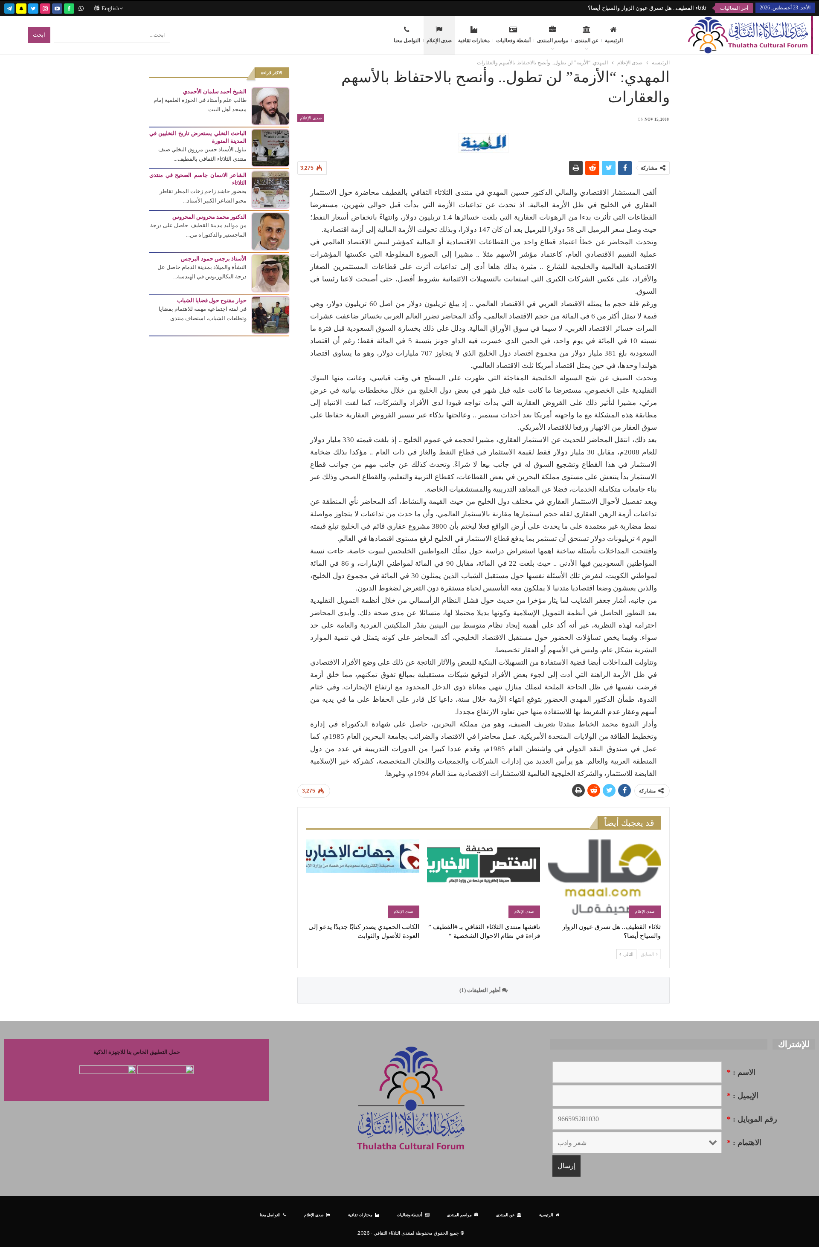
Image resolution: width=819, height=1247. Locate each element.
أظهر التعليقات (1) (480, 990)
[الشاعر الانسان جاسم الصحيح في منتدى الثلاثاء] (270, 189)
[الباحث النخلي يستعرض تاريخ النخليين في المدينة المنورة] (270, 147)
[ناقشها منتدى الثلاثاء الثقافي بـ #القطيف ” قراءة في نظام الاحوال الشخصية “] (483, 878)
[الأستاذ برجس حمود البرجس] (270, 272)
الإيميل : (742, 1095)
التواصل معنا (407, 40)
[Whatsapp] (81, 7)
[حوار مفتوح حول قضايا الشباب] (270, 314)
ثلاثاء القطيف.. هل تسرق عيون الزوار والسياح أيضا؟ (647, 8)
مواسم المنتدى (552, 40)
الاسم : (741, 1072)
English (110, 8)
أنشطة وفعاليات (513, 40)
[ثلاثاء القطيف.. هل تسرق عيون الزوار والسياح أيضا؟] (604, 878)
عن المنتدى (586, 40)
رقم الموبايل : (752, 1119)
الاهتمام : (744, 1142)
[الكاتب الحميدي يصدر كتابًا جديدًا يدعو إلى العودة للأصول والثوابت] (362, 878)
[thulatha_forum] (45, 7)
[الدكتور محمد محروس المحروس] (270, 231)
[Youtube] (57, 7)
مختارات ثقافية (474, 40)
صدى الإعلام (439, 40)
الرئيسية (614, 40)
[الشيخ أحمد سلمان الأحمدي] (270, 105)
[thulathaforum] (69, 7)
